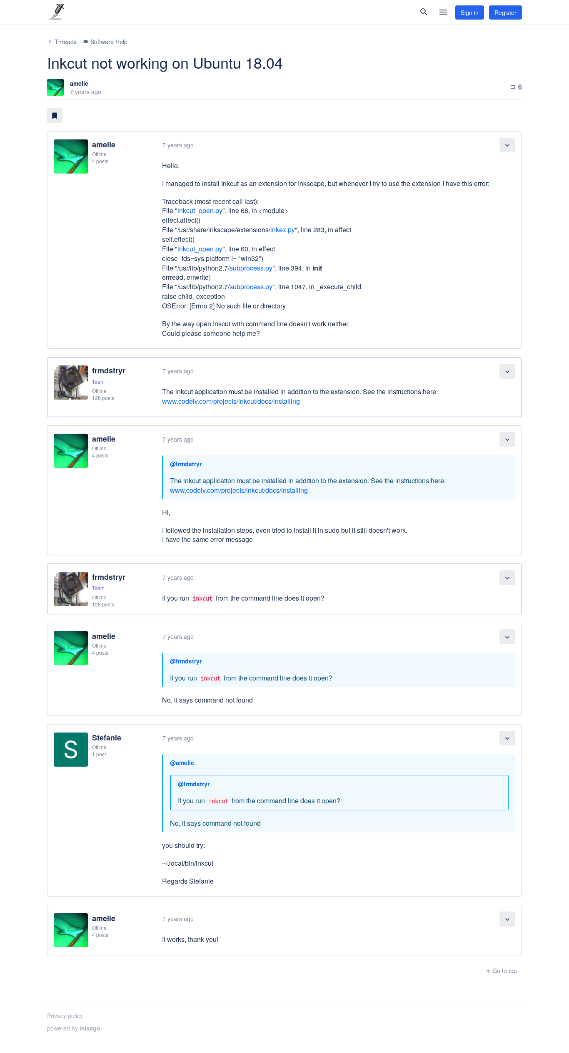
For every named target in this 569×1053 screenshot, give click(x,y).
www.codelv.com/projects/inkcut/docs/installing (231, 401)
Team (98, 381)
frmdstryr (108, 370)
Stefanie (106, 737)
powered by (73, 1028)
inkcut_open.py (199, 210)
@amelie (182, 762)
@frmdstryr (186, 463)
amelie (79, 83)
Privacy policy (65, 1015)
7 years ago (178, 145)
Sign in (470, 12)
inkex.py (282, 229)
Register (505, 12)
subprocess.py (251, 268)
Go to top (501, 970)
